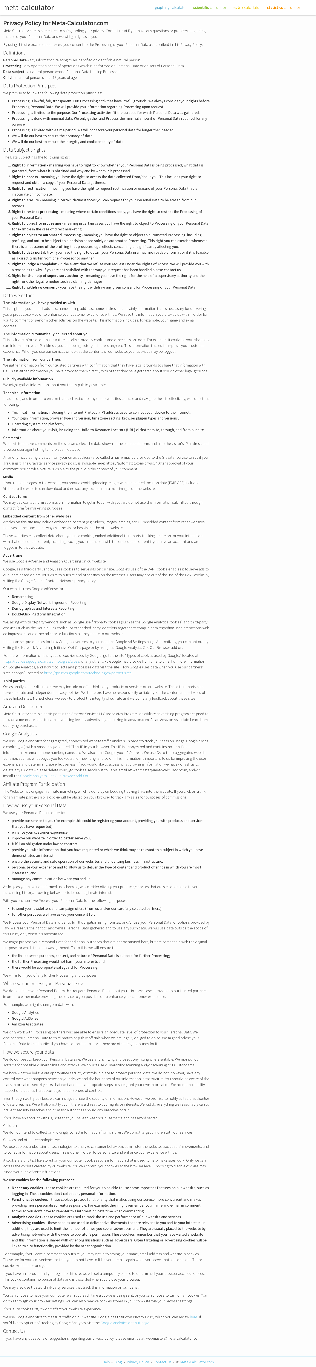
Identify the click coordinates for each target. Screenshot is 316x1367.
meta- (28, 7)
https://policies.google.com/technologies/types (41, 661)
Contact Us (162, 1361)
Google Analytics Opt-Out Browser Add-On (54, 775)
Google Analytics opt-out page (125, 1322)
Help (106, 1361)
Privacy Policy (138, 1361)
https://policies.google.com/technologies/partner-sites (88, 672)
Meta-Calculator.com (197, 1361)
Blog (118, 1361)
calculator (171, 7)
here (193, 1316)
